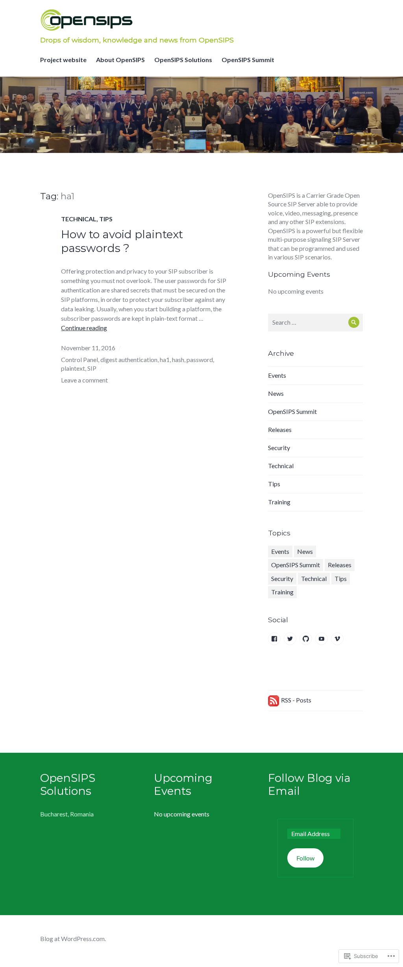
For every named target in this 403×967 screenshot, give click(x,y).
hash (178, 359)
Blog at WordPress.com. (73, 938)
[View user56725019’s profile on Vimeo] (337, 638)
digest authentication (128, 359)
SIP (91, 368)
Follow (305, 858)
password (200, 359)
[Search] (354, 322)
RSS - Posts (296, 700)
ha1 (165, 359)
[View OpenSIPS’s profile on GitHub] (305, 638)
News (276, 393)
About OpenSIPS (120, 59)
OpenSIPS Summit (248, 59)
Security (279, 447)
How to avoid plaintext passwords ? (122, 241)
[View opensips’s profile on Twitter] (290, 638)
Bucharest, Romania (67, 814)
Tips (106, 218)
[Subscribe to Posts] (273, 700)
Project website (63, 59)
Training (279, 502)
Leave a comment (84, 380)
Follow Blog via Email (309, 784)
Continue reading (84, 327)
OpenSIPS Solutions (183, 59)
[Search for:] (315, 322)
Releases (280, 429)
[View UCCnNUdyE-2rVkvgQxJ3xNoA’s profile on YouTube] (321, 638)
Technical (78, 218)
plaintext (73, 368)
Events (277, 375)
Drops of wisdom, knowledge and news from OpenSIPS (137, 40)
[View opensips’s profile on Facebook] (274, 638)
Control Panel (79, 359)
